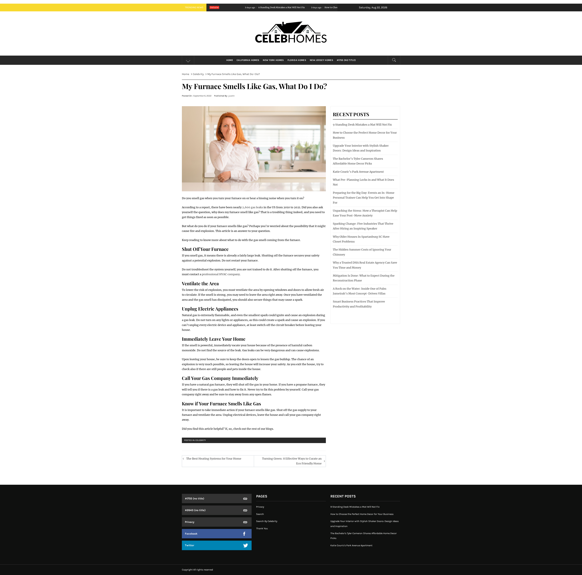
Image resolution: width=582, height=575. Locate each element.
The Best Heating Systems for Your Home (213, 458)
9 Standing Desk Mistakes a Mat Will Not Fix (226, 7)
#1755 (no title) (346, 60)
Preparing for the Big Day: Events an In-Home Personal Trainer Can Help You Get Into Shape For (363, 197)
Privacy (189, 522)
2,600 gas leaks (252, 207)
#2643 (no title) (195, 510)
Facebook (191, 533)
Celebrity (200, 440)
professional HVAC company (221, 274)
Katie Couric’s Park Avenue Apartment (358, 171)
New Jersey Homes (321, 60)
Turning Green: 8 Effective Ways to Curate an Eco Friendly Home (292, 461)
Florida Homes (297, 60)
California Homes (248, 60)
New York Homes (273, 60)
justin (232, 96)
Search (260, 514)
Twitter (189, 545)
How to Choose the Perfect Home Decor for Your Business (299, 7)
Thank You (262, 528)
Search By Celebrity (266, 521)
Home (229, 60)
